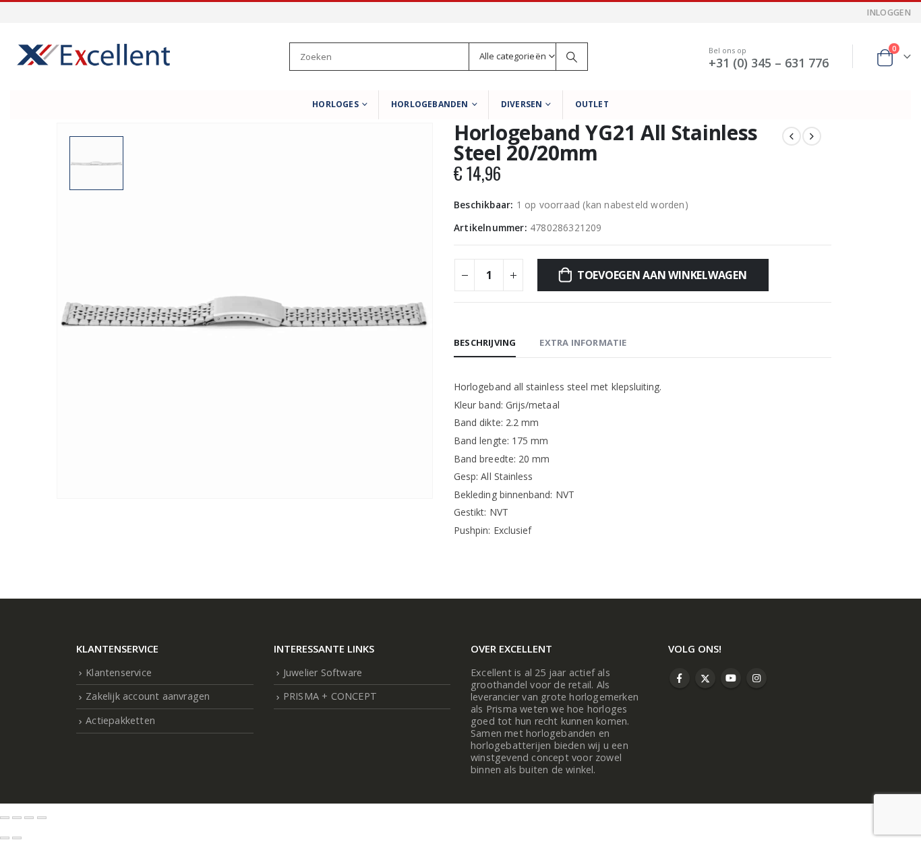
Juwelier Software (322, 672)
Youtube (731, 678)
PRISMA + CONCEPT (330, 696)
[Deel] (29, 817)
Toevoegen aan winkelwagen (662, 275)
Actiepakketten (120, 720)
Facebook (680, 678)
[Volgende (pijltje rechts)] (17, 838)
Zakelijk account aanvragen (148, 696)
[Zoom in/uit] (4, 817)
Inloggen (889, 12)
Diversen (522, 104)
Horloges (335, 104)
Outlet (592, 104)
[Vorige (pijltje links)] (4, 838)
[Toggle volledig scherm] (17, 817)
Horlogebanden (430, 104)
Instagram (756, 678)
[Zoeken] (571, 56)
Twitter (705, 678)
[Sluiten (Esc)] (42, 817)
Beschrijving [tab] (485, 342)
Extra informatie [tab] (582, 342)
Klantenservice (119, 672)
